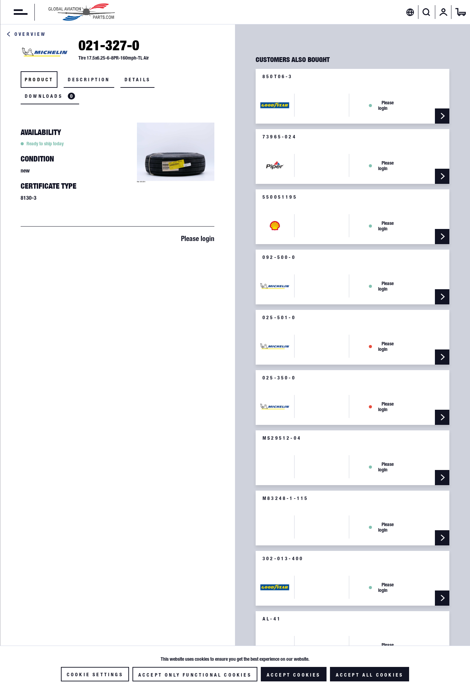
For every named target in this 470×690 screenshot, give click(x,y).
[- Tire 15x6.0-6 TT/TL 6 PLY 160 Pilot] (442, 357)
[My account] (443, 12)
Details (137, 79)
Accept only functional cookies (195, 675)
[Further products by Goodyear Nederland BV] (275, 105)
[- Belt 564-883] (442, 176)
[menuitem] (14, 12)
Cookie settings (95, 674)
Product (39, 79)
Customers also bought (293, 59)
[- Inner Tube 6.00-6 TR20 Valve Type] (442, 296)
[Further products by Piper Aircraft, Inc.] (275, 165)
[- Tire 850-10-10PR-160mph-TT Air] (442, 417)
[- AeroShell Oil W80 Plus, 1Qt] (442, 236)
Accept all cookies (370, 675)
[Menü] (14, 12)
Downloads (49, 96)
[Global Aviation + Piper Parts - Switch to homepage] (81, 12)
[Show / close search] (426, 12)
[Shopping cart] (460, 12)
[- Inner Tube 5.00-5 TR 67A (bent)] (442, 598)
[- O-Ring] (442, 477)
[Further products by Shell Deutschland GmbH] (275, 225)
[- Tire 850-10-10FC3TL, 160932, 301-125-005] (442, 116)
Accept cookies (294, 675)
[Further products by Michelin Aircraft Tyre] (45, 52)
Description (89, 79)
